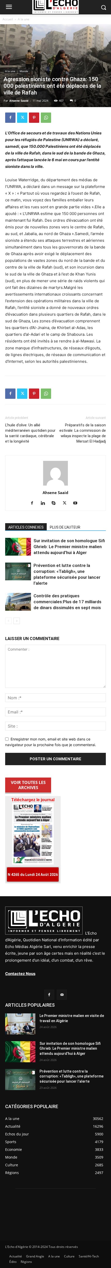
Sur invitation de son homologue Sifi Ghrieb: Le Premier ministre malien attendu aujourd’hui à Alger (69, 546)
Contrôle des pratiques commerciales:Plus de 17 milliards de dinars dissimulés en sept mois (68, 601)
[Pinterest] (34, 118)
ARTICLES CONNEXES (26, 527)
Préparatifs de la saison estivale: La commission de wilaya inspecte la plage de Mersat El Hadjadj (82, 433)
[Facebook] (10, 118)
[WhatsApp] (46, 118)
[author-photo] (55, 485)
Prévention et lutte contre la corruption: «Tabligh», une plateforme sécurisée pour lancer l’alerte (71, 1076)
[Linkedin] (45, 503)
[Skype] (55, 503)
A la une (23, 19)
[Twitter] (22, 118)
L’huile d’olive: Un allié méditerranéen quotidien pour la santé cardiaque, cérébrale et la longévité (30, 433)
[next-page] (16, 621)
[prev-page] (8, 621)
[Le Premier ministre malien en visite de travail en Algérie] (20, 1023)
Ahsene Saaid (18, 100)
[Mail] (62, 995)
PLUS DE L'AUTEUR (65, 527)
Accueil (8, 19)
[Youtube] (77, 503)
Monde (24, 71)
